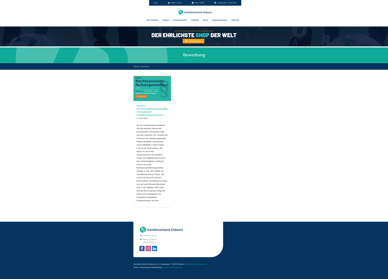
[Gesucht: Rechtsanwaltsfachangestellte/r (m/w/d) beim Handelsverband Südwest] (152, 88)
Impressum (202, 264)
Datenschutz (190, 264)
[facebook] (142, 248)
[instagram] (148, 248)
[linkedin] (154, 248)
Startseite (136, 66)
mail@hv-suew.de (150, 235)
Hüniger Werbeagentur (172, 267)
